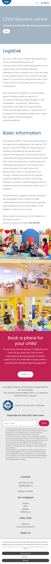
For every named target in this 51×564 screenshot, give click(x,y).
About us (25, 524)
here (24, 459)
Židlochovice (25, 512)
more (25, 548)
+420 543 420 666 (25, 482)
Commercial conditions (25, 526)
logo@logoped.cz (26, 485)
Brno (26, 506)
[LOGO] (14, 2)
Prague (25, 503)
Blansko (25, 509)
